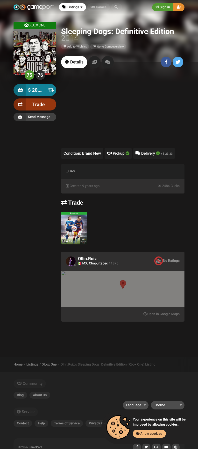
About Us (40, 395)
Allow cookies (151, 433)
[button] (116, 7)
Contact (23, 423)
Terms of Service (67, 423)
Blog (20, 395)
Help (41, 423)
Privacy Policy (99, 423)
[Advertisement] (122, 112)
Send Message (39, 117)
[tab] (74, 62)
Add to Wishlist (76, 46)
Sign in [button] (164, 7)
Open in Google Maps (163, 314)
